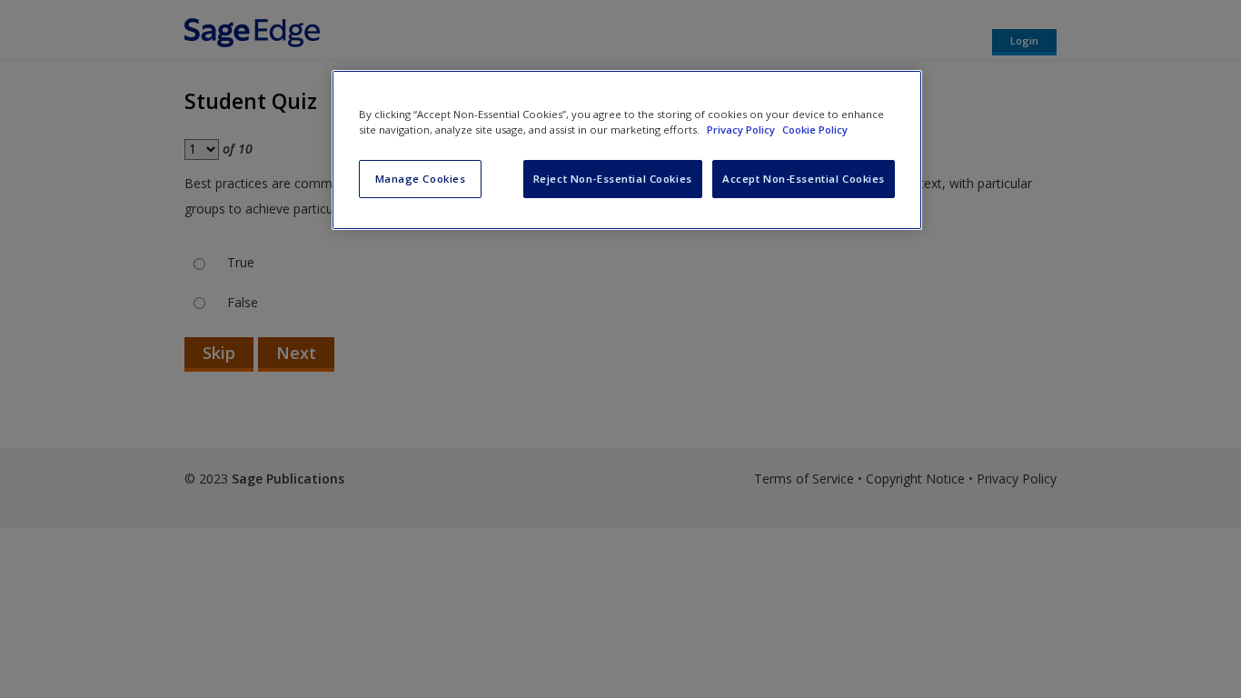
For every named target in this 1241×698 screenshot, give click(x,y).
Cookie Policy (815, 129)
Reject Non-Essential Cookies (612, 178)
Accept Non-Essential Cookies (803, 178)
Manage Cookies (420, 178)
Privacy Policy (742, 129)
